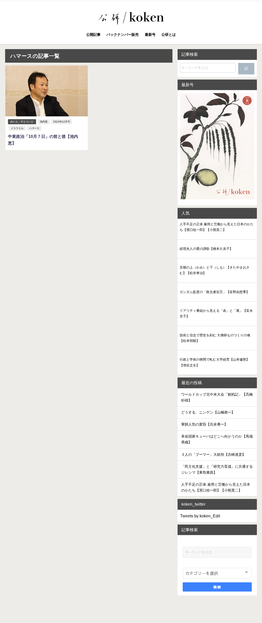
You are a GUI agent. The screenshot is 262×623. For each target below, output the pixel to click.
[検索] (246, 68)
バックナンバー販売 (122, 34)
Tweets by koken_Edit (200, 516)
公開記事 (93, 34)
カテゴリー (192, 563)
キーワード (192, 542)
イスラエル (17, 128)
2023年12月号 (61, 121)
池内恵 (44, 121)
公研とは (168, 34)
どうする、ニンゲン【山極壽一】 (208, 412)
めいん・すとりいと (22, 121)
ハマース (34, 128)
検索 (217, 586)
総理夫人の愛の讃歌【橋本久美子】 (206, 248)
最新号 (150, 34)
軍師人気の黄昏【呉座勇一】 (204, 424)
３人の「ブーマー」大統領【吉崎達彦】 (213, 454)
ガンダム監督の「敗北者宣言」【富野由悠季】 (214, 292)
